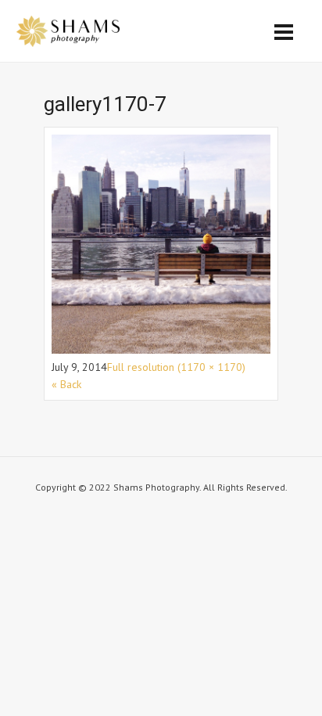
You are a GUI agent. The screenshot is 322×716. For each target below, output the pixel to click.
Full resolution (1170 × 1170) (176, 367)
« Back (66, 384)
